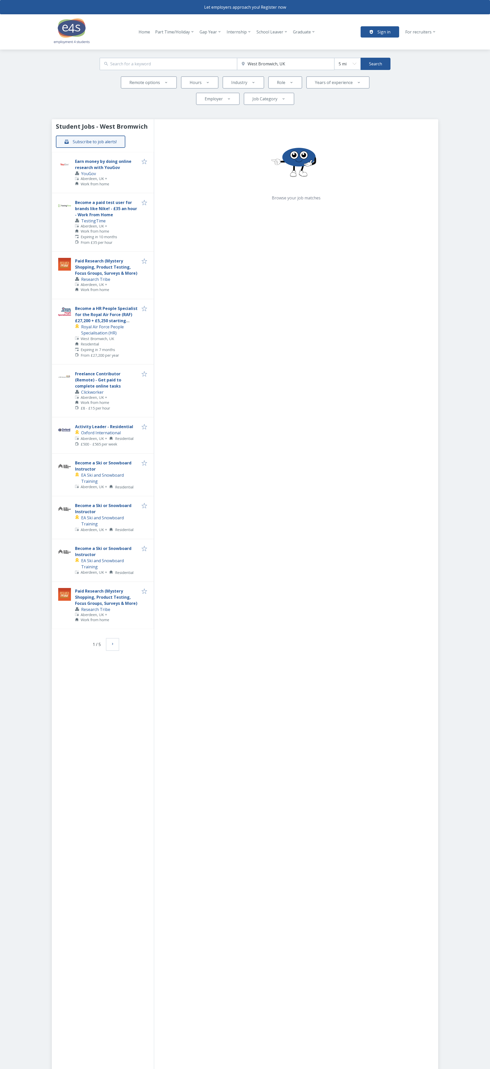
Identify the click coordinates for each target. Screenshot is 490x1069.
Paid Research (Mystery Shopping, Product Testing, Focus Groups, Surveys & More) (106, 267)
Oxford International (101, 433)
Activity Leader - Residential (104, 426)
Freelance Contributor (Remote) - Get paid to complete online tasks (98, 380)
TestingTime (93, 221)
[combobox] (168, 64)
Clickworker (92, 392)
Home (144, 32)
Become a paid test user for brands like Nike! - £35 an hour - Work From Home (106, 209)
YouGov (88, 173)
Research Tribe (95, 279)
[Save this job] (144, 161)
